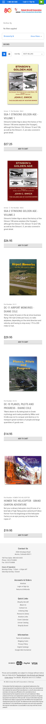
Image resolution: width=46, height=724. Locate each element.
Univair (6, 111)
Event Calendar (23, 620)
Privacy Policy (23, 644)
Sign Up (31, 2)
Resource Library (23, 614)
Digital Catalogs (23, 647)
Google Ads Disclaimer (23, 650)
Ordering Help (23, 611)
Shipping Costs (23, 641)
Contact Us (23, 608)
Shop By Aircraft (23, 602)
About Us (23, 605)
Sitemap (31, 682)
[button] (23, 36)
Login (25, 2)
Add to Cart (23, 149)
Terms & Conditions (23, 638)
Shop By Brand (23, 626)
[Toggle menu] (3, 3)
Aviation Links (23, 617)
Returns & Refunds (23, 589)
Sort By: (17, 54)
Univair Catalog (23, 623)
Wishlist (23, 583)
